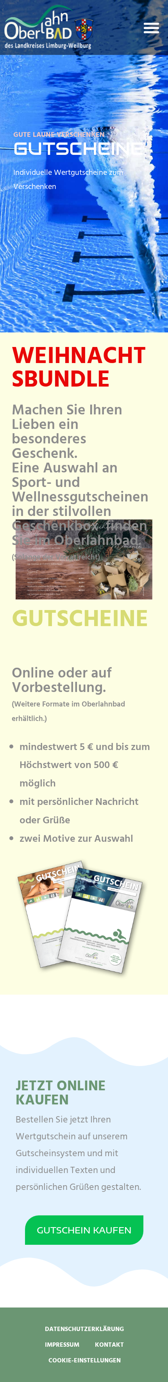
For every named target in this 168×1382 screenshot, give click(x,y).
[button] (151, 27)
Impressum (62, 1345)
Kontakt (109, 1345)
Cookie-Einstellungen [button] (84, 1360)
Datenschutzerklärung (84, 1329)
